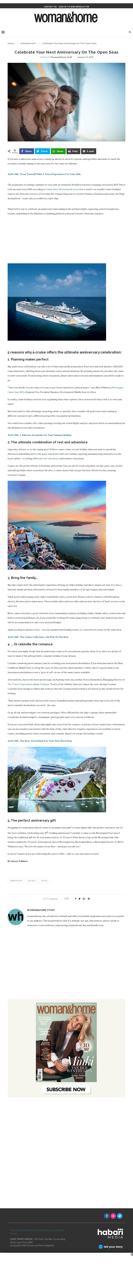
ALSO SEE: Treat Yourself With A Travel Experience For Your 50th (44, 174)
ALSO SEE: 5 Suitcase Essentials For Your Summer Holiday (40, 435)
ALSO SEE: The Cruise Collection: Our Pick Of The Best (38, 636)
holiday (32, 881)
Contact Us (36, 1230)
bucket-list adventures (47, 458)
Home (11, 43)
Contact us (50, 7)
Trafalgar (44, 684)
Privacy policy (49, 1230)
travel (44, 881)
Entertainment (28, 43)
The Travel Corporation (20, 684)
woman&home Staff (61, 57)
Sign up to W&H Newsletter (74, 7)
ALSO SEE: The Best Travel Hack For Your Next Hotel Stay (40, 740)
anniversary (16, 881)
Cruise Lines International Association (65, 189)
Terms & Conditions (19, 1230)
